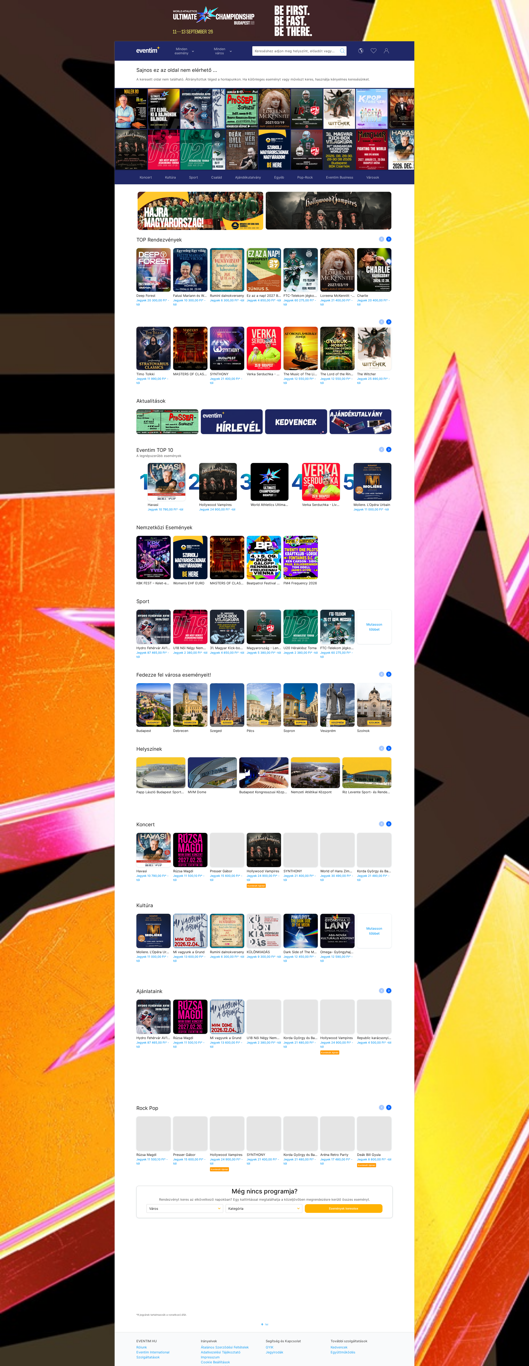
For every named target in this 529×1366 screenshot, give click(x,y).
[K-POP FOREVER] (326, 108)
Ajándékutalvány (248, 177)
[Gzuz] (391, 108)
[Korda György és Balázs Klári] (358, 108)
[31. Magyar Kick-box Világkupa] (293, 149)
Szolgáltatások (148, 1357)
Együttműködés (343, 1352)
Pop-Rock (305, 177)
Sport (193, 177)
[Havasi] (358, 149)
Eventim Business (339, 177)
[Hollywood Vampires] (131, 149)
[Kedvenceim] (373, 50)
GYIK (269, 1347)
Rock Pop (147, 1107)
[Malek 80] (131, 108)
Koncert (146, 177)
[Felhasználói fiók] (386, 50)
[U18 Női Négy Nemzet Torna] (164, 149)
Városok (372, 177)
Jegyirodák (274, 1352)
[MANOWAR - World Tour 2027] (326, 149)
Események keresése (343, 1208)
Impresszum (210, 1357)
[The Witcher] (293, 108)
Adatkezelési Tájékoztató (221, 1352)
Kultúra (170, 177)
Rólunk (141, 1347)
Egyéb (279, 177)
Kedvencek (339, 1347)
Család (216, 177)
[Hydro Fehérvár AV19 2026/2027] (196, 108)
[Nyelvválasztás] (361, 50)
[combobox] (295, 51)
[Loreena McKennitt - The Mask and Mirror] (228, 108)
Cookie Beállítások (215, 1362)
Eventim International (152, 1352)
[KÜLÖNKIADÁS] (391, 149)
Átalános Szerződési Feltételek (225, 1347)
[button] (217, 129)
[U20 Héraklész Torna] (196, 149)
